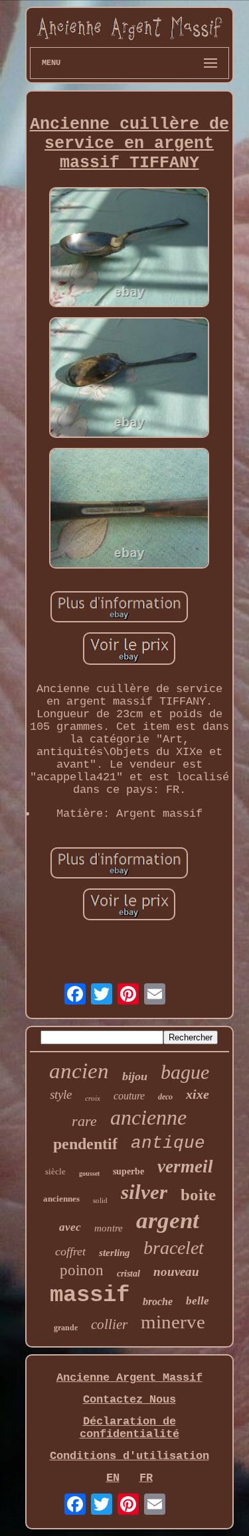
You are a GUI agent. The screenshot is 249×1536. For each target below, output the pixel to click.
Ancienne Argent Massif (129, 1377)
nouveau (176, 1272)
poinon (82, 1270)
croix (92, 1098)
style (61, 1094)
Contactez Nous (129, 1399)
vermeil (185, 1166)
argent (167, 1220)
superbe (128, 1171)
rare (84, 1121)
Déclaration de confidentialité (129, 1427)
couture (129, 1095)
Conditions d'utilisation (129, 1456)
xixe (197, 1094)
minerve (173, 1321)
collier (109, 1324)
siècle (55, 1171)
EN (113, 1478)
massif (89, 1295)
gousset (89, 1173)
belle (197, 1300)
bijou (134, 1076)
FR (146, 1478)
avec (70, 1227)
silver (144, 1192)
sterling (114, 1252)
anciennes (61, 1199)
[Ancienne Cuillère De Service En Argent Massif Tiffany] (129, 249)
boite (198, 1195)
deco (165, 1096)
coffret (70, 1251)
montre (108, 1228)
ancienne (148, 1117)
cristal (128, 1274)
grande (66, 1327)
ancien (79, 1071)
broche (158, 1301)
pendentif (85, 1143)
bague (185, 1072)
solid (100, 1200)
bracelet (173, 1247)
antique (168, 1143)
